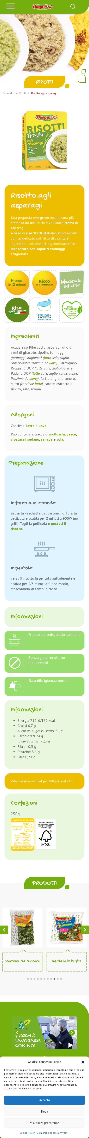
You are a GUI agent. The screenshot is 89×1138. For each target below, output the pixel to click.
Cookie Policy (27, 1132)
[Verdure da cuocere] (22, 927)
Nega (44, 1111)
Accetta (44, 1100)
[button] (83, 1062)
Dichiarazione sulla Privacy (52, 1132)
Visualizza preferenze (44, 1123)
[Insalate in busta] (67, 927)
